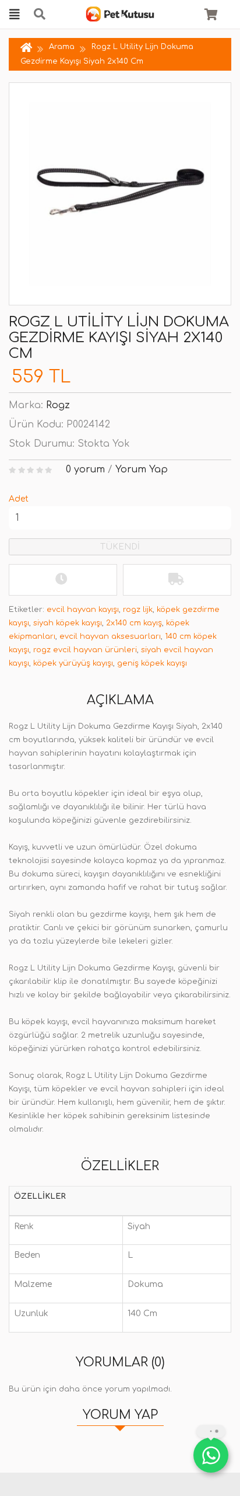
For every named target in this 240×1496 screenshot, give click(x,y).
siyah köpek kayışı (67, 623)
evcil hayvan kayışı (83, 610)
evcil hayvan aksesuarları (110, 636)
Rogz (58, 405)
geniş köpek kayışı (152, 663)
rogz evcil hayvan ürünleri (85, 650)
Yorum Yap (141, 469)
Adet (19, 499)
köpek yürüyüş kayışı (73, 663)
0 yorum (85, 469)
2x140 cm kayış (134, 623)
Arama (62, 47)
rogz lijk (138, 610)
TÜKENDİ (120, 546)
